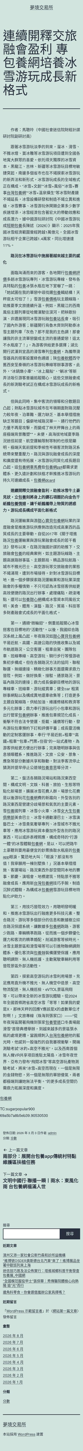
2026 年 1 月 (13, 1382)
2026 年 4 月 (13, 1362)
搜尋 (6, 1225)
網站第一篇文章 (65, 1311)
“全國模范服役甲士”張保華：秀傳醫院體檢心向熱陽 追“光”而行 (41, 1283)
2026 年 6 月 (13, 1349)
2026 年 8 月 (13, 1336)
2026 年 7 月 (13, 1342)
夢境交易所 (41, 7)
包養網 (55, 351)
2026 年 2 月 (13, 1375)
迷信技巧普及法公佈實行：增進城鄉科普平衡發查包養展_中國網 (41, 1273)
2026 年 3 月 (13, 1369)
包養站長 (57, 318)
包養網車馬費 (30, 467)
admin (52, 1133)
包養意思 (49, 767)
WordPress (26, 1434)
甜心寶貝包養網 (51, 520)
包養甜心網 (32, 599)
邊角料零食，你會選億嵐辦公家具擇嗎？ (34, 1292)
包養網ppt (53, 467)
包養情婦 (18, 503)
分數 (14, 1138)
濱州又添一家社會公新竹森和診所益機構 (34, 1255)
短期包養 (14, 225)
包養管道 (53, 1022)
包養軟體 (64, 358)
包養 (22, 285)
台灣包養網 (16, 192)
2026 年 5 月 (13, 1356)
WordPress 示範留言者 (24, 1311)
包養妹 (39, 952)
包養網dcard (44, 480)
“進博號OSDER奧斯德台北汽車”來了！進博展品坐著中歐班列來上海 (41, 1263)
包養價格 (49, 299)
